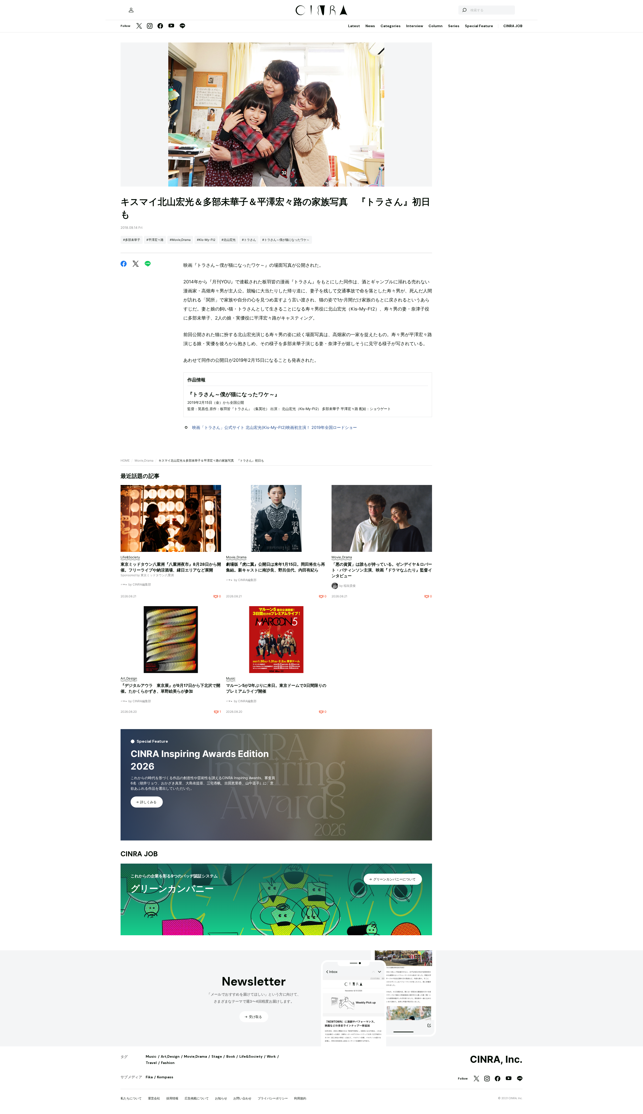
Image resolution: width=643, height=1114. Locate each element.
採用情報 (172, 1098)
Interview (414, 26)
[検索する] (464, 10)
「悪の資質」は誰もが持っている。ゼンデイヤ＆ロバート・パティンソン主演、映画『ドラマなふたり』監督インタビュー (382, 570)
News (370, 26)
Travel (151, 1062)
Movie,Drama (144, 460)
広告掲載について (197, 1098)
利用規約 (300, 1098)
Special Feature (479, 26)
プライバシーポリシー (273, 1098)
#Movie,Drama (180, 240)
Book (230, 1056)
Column (435, 26)
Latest (354, 26)
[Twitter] (139, 26)
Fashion (168, 1062)
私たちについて (131, 1098)
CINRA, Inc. (496, 1059)
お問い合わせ (242, 1098)
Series (453, 26)
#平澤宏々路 (155, 240)
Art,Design (170, 1056)
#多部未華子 (131, 240)
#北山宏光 (229, 240)
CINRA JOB (512, 26)
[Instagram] (149, 26)
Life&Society (250, 1056)
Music (151, 1056)
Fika (149, 1077)
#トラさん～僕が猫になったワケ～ (285, 240)
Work (271, 1056)
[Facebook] (160, 26)
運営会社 (154, 1098)
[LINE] (182, 26)
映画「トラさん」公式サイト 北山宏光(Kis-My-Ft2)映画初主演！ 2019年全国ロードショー (274, 427)
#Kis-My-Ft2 (206, 240)
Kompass (165, 1077)
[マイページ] (131, 10)
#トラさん (249, 240)
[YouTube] (171, 26)
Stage (216, 1056)
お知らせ (221, 1098)
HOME (125, 460)
